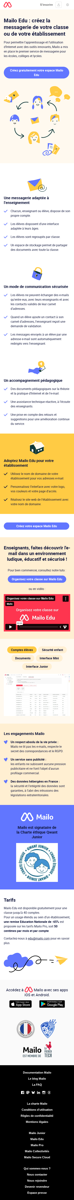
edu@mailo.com (39, 938)
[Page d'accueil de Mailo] (7, 5)
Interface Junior (37, 666)
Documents (23, 658)
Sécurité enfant (52, 650)
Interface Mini (49, 658)
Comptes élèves (22, 650)
